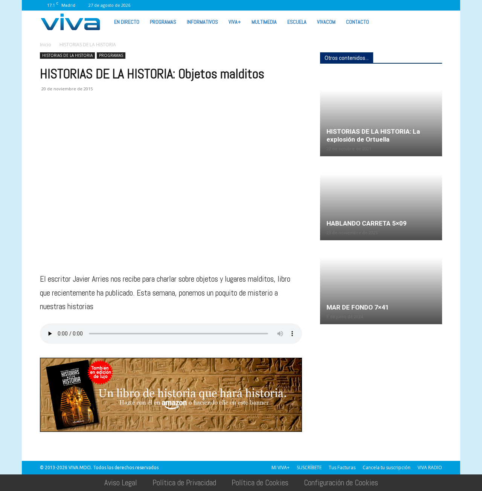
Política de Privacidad (184, 482)
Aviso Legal (120, 482)
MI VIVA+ (281, 467)
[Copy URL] (151, 119)
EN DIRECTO (126, 21)
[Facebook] (337, 5)
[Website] (399, 5)
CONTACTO (357, 21)
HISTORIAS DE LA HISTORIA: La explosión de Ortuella (373, 135)
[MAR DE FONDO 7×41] (381, 282)
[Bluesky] (436, 5)
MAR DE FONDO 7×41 (357, 307)
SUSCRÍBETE (309, 467)
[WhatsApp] (411, 5)
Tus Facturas (342, 467)
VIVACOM (326, 21)
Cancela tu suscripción (386, 467)
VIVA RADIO (430, 467)
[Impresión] (116, 119)
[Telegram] (134, 119)
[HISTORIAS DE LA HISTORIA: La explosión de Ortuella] (381, 114)
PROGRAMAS (163, 21)
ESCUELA (297, 21)
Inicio (45, 44)
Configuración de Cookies (341, 482)
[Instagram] (349, 5)
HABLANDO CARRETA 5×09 (366, 223)
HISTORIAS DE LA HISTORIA (67, 55)
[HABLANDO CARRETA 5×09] (381, 198)
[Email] (99, 119)
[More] (169, 119)
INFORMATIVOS (202, 21)
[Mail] (362, 5)
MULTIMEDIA (264, 21)
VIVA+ (235, 21)
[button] (433, 21)
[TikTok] (374, 5)
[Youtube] (424, 5)
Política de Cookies (260, 482)
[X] (386, 5)
